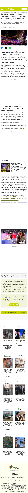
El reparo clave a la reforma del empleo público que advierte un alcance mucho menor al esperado (20, 372)
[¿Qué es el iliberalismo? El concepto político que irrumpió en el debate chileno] (20, 390)
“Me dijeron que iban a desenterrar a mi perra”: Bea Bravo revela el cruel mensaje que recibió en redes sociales (7, 399)
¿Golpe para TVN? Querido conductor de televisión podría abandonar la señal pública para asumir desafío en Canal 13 (14, 198)
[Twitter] (6, 48)
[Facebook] (2, 48)
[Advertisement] (14, 92)
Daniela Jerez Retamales (6, 26)
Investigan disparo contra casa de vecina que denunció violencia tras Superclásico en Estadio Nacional (7, 426)
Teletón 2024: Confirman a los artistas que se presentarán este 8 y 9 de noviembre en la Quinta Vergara (18, 167)
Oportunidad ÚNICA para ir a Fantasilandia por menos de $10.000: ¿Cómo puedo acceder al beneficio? (8, 452)
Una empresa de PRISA (14, 467)
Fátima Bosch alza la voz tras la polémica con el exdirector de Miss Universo (20, 343)
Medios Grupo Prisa (14, 470)
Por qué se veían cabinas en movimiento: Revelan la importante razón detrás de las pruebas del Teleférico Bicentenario (7, 345)
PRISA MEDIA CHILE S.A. (9, 483)
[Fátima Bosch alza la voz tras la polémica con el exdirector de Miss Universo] (20, 334)
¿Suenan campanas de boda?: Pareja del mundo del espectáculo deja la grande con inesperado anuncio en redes (8, 373)
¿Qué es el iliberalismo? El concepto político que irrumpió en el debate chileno (20, 398)
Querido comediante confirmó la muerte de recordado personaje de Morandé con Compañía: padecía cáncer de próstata (14, 289)
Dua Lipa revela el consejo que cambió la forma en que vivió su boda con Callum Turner (20, 425)
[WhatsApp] (10, 48)
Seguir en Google (14, 304)
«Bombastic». (22, 128)
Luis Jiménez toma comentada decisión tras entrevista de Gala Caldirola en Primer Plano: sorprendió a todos (20, 452)
